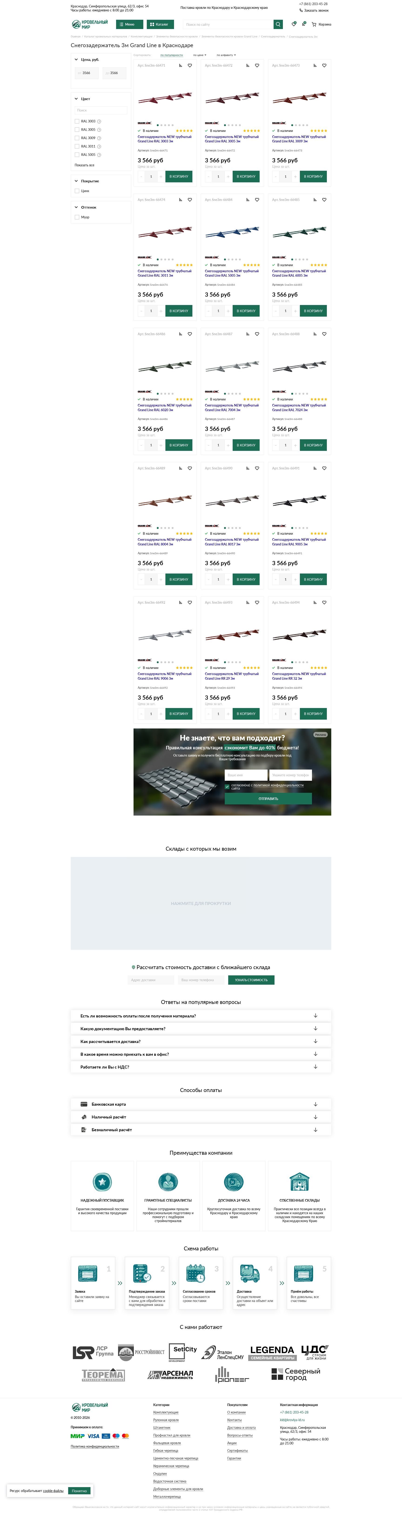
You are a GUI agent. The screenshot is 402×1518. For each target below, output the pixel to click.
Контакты (234, 1420)
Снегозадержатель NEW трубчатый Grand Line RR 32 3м (299, 676)
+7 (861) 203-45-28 (313, 4)
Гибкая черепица (165, 1450)
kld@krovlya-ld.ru (292, 1420)
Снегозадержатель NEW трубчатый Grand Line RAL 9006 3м (164, 676)
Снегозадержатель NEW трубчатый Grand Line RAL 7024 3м (299, 407)
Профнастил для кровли (171, 1435)
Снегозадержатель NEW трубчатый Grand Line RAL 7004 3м (232, 407)
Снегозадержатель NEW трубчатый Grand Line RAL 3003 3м (164, 139)
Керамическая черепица (171, 1466)
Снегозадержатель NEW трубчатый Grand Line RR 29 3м (232, 676)
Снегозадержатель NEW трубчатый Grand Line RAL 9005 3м (299, 542)
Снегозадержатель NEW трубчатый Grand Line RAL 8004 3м (164, 542)
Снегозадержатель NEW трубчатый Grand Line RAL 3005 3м (232, 139)
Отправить (268, 799)
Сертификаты (237, 1450)
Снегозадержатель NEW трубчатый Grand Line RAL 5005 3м (232, 273)
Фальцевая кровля (167, 1443)
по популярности (172, 55)
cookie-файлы (53, 1491)
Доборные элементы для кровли (178, 1489)
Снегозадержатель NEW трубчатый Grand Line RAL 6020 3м (164, 407)
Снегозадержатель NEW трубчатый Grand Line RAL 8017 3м (232, 542)
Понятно (79, 1490)
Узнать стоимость (251, 980)
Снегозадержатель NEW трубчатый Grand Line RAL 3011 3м (164, 273)
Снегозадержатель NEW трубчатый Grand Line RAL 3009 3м (299, 139)
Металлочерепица (167, 1496)
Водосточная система (169, 1481)
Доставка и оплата (241, 1427)
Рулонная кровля (166, 1420)
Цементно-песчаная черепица (175, 1458)
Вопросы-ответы (240, 1435)
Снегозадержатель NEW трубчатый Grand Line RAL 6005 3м (299, 273)
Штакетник (161, 1427)
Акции (232, 1443)
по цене (198, 55)
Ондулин (160, 1473)
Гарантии (234, 1458)
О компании (236, 1412)
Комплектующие (165, 1412)
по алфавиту (225, 55)
